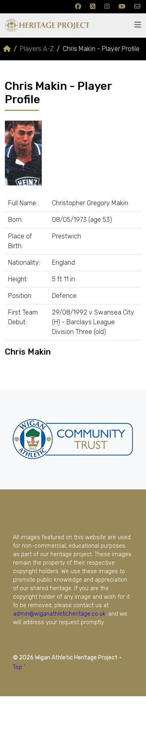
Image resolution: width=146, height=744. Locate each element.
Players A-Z (37, 49)
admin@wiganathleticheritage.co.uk (59, 613)
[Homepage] (7, 49)
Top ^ (19, 667)
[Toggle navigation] (137, 25)
